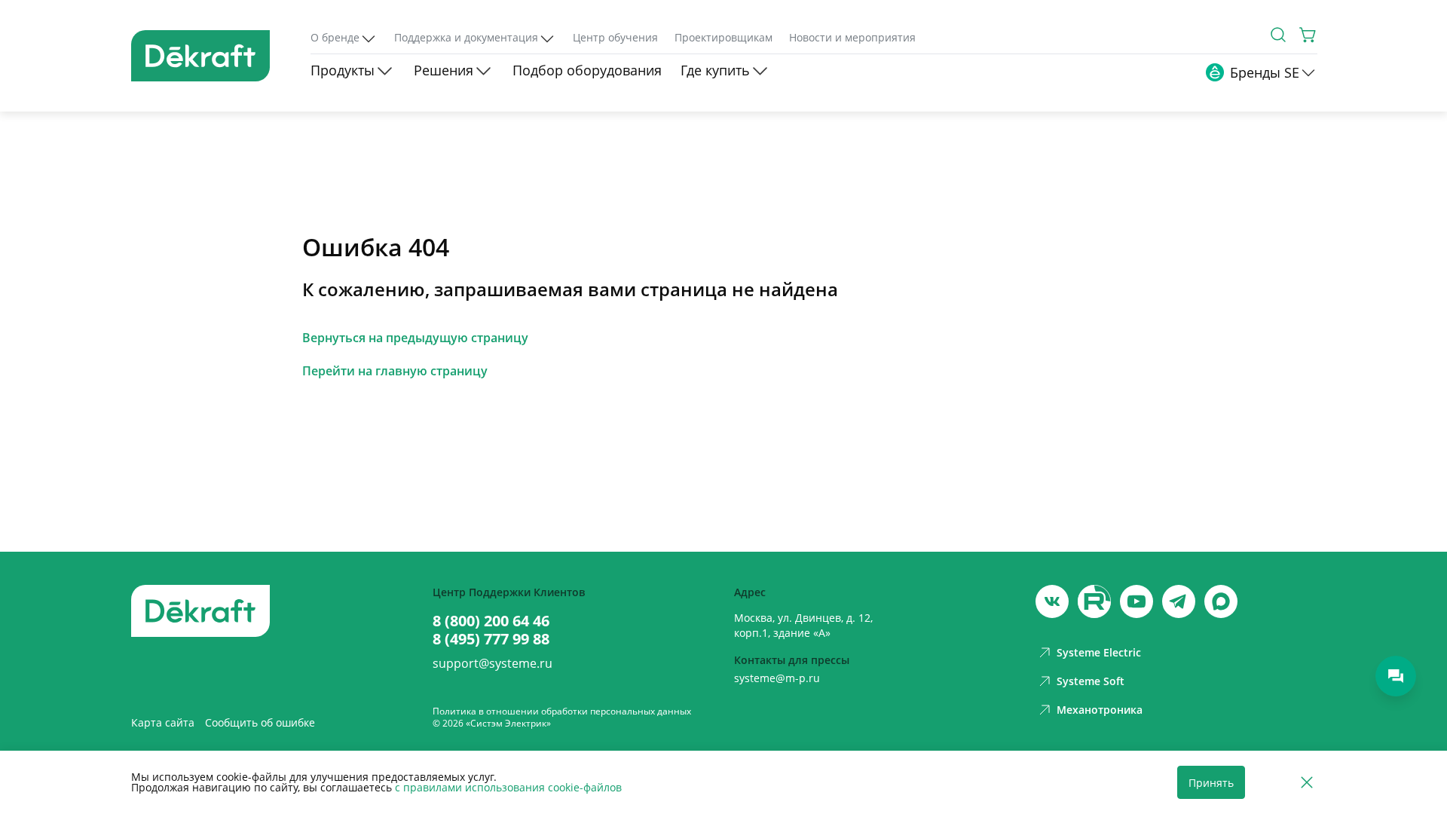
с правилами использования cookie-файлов (508, 787)
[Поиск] (1278, 35)
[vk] (1052, 601)
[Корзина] (1308, 35)
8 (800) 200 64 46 (491, 621)
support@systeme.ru (492, 663)
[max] (1220, 601)
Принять (1211, 783)
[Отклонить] (1307, 782)
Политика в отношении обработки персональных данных (562, 711)
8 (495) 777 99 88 (491, 639)
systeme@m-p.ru (777, 678)
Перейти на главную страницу (395, 371)
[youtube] (1094, 601)
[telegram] (1178, 601)
